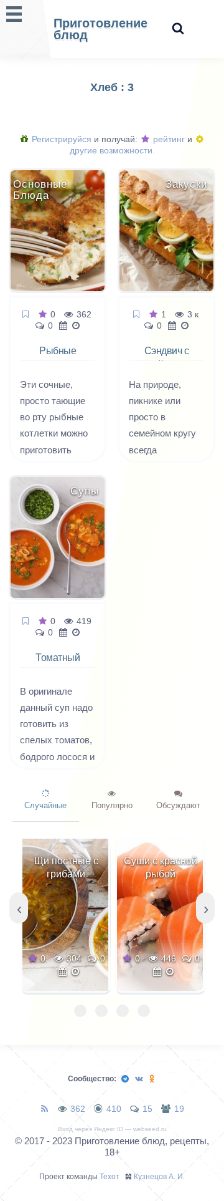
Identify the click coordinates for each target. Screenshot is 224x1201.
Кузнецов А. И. (159, 1176)
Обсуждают (178, 805)
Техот (109, 1176)
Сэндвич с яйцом (166, 357)
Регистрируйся (60, 139)
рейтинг (168, 139)
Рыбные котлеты (57, 357)
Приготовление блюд (100, 29)
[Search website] (178, 29)
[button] (80, 1011)
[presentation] (18, 908)
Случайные (45, 805)
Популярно (112, 805)
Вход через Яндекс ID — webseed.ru (112, 1129)
